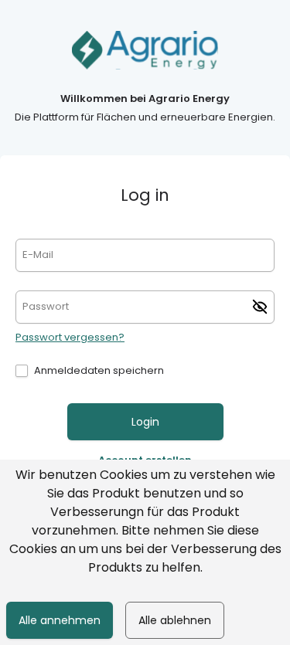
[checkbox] (21, 371)
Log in (145, 195)
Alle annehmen (60, 620)
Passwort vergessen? (70, 337)
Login (145, 421)
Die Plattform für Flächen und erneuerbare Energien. (145, 117)
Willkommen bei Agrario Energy (145, 98)
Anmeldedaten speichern (99, 370)
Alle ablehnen (174, 620)
